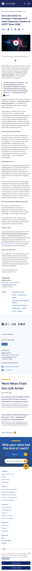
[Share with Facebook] (15, 29)
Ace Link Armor (8, 370)
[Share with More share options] (26, 29)
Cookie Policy (5, 558)
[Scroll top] (26, 467)
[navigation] (28, 3)
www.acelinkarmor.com (9, 272)
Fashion (24, 308)
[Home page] (8, 4)
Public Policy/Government (19, 305)
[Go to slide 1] (15, 61)
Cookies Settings (16, 563)
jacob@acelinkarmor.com (9, 284)
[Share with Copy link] (22, 29)
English (4, 344)
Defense (19, 311)
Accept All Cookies (16, 567)
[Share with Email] (19, 29)
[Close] (29, 552)
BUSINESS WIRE (19, 66)
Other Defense (22, 295)
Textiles (14, 295)
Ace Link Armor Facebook (11, 367)
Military (14, 297)
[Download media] (27, 57)
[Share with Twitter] (12, 29)
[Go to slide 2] (18, 61)
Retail (13, 311)
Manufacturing (16, 308)
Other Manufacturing (18, 292)
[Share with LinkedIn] (8, 29)
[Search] (25, 3)
